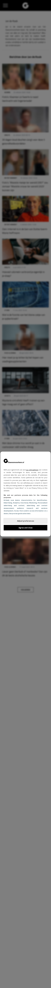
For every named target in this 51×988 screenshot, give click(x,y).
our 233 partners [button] (32, 469)
